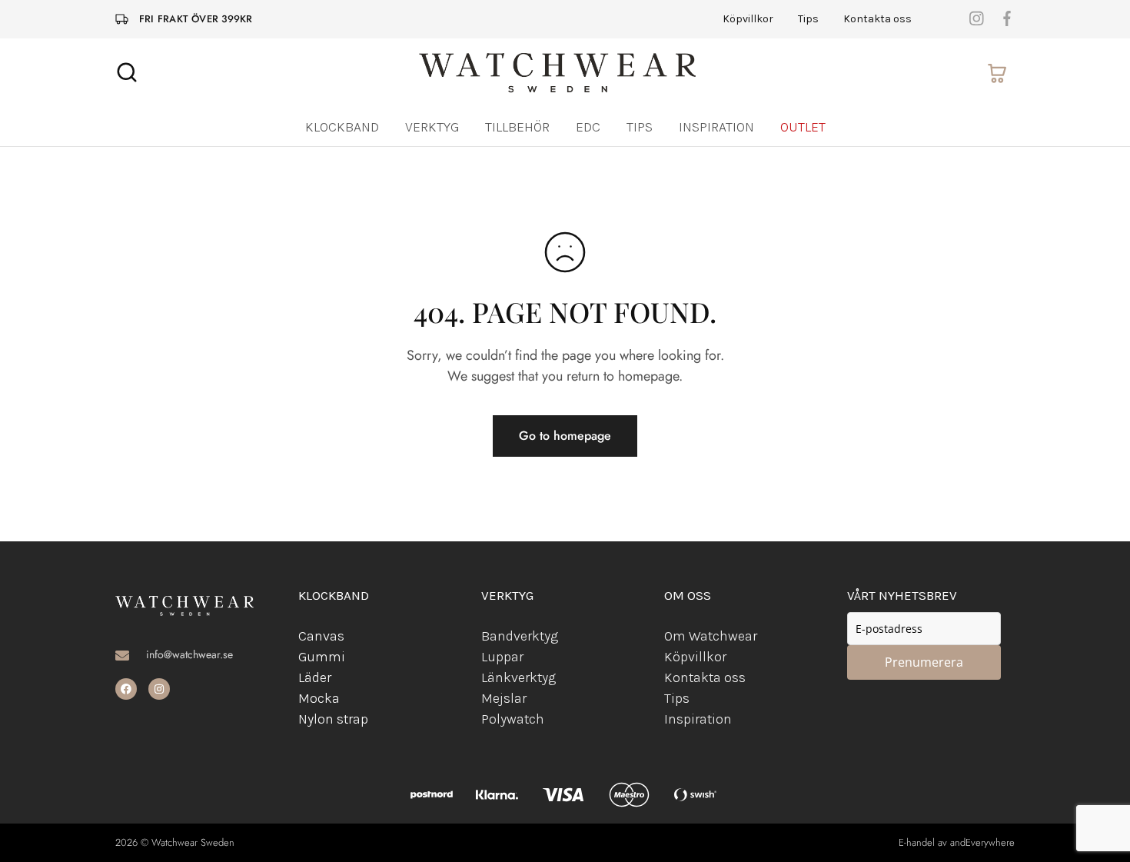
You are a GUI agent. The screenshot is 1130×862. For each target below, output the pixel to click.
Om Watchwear (710, 635)
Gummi (321, 656)
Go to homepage (565, 435)
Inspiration (716, 126)
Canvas (321, 635)
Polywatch (512, 719)
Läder (314, 677)
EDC (588, 126)
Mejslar (504, 698)
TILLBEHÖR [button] (517, 126)
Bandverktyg (519, 635)
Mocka (319, 698)
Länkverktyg (518, 677)
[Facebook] (126, 689)
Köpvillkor (748, 19)
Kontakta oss (877, 19)
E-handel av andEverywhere (957, 842)
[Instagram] (159, 689)
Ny (306, 719)
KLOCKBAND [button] (342, 126)
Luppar (502, 656)
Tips (808, 19)
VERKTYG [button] (432, 126)
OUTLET (803, 126)
